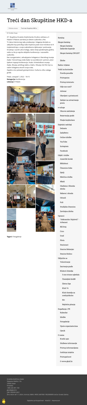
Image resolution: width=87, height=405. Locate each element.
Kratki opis (64, 339)
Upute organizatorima (69, 326)
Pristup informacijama (69, 348)
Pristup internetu (67, 82)
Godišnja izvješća (67, 352)
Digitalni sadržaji (65, 124)
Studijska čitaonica (67, 207)
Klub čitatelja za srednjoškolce (68, 294)
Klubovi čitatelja (66, 271)
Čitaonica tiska (66, 168)
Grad (62, 236)
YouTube (64, 142)
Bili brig (63, 227)
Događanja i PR (64, 309)
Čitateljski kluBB (68, 279)
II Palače (17, 82)
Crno (62, 231)
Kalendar (64, 312)
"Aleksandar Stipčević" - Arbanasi (69, 220)
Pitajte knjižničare (68, 120)
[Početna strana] (13, 5)
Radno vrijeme (64, 65)
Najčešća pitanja (68, 304)
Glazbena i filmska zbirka (67, 187)
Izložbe (63, 317)
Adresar (63, 91)
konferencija (20, 79)
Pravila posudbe (66, 73)
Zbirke (63, 60)
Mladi (62, 181)
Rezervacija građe (67, 115)
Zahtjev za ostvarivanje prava (69, 101)
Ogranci (61, 216)
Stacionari (64, 245)
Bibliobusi (64, 163)
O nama (61, 335)
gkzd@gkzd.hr (12, 390)
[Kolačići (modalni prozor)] (3, 401)
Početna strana (13, 28)
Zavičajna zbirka (66, 211)
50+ (63, 300)
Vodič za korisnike (65, 69)
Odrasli (63, 198)
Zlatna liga (66, 283)
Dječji (62, 172)
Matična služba (66, 177)
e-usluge (61, 107)
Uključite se (62, 258)
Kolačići (48, 401)
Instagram (65, 146)
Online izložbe (65, 137)
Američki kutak (66, 159)
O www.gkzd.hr (66, 361)
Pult (61, 202)
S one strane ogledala (70, 274)
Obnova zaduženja (67, 111)
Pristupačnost (65, 357)
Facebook (64, 151)
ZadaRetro (64, 133)
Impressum (56, 401)
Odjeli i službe (63, 155)
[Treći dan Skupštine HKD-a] (31, 112)
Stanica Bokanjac (67, 249)
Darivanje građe (66, 266)
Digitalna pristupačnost (35, 401)
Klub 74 (65, 288)
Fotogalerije (17, 237)
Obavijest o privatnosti (69, 96)
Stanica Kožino (66, 254)
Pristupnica (64, 78)
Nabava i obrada (66, 193)
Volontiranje (65, 262)
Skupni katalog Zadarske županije (67, 47)
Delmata (64, 128)
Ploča (62, 240)
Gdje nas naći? (66, 87)
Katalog (62, 38)
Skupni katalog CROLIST (70, 55)
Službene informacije (68, 343)
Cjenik (62, 331)
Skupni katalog (64, 42)
